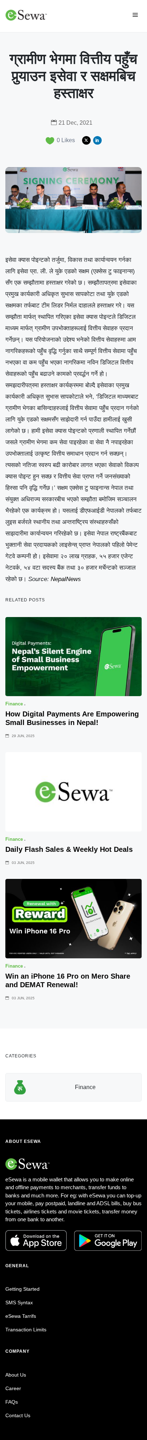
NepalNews (66, 579)
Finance (85, 1087)
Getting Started (22, 1289)
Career (13, 1388)
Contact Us (17, 1415)
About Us (15, 1375)
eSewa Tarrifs (20, 1316)
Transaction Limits (25, 1329)
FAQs (11, 1402)
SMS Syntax (19, 1302)
